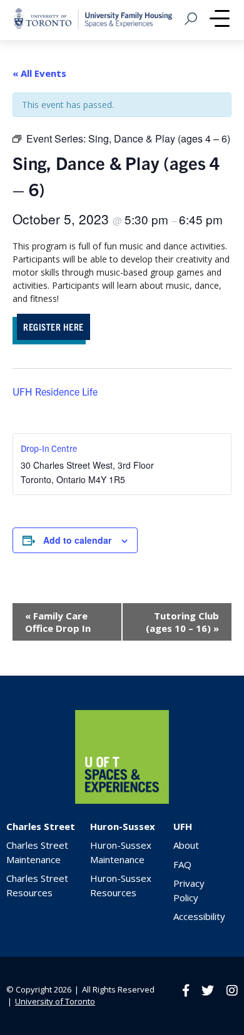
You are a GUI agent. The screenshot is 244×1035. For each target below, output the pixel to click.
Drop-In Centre (49, 448)
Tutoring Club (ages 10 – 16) (182, 621)
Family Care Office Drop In (58, 621)
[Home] (122, 800)
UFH (182, 826)
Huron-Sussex (122, 826)
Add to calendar (77, 540)
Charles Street (40, 826)
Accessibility (199, 916)
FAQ (182, 864)
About (186, 845)
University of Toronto (55, 1001)
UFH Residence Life (55, 391)
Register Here (53, 326)
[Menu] (220, 20)
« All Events (39, 73)
